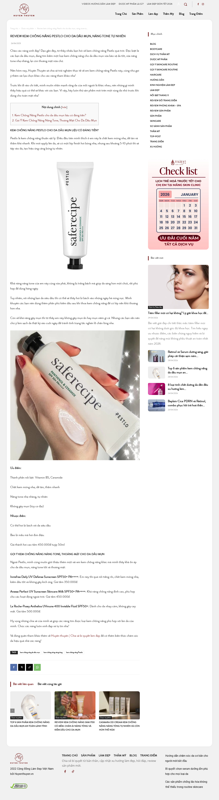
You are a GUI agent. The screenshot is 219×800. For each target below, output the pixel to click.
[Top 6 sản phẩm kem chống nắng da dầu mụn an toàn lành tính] (30, 705)
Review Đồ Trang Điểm (163, 101)
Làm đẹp (154, 90)
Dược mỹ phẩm (27, 29)
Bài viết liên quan (23, 684)
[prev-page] (12, 711)
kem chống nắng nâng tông (53, 652)
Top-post (155, 137)
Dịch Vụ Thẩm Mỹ (160, 54)
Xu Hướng (156, 147)
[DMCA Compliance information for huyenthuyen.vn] (18, 787)
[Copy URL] (29, 667)
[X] (21, 667)
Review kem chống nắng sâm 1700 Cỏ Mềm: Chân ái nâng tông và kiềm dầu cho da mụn (75, 726)
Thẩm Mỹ (155, 131)
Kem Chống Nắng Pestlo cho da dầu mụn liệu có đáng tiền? (49, 115)
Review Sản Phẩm (160, 111)
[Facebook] (198, 4)
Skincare (155, 121)
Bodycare (156, 49)
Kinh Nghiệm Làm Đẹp (162, 85)
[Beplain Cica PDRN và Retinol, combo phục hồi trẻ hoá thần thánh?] (156, 405)
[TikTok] (73, 772)
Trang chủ (14, 29)
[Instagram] (203, 4)
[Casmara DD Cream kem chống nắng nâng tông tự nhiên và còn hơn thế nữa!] (119, 705)
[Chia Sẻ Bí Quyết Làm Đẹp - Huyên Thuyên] (41, 10)
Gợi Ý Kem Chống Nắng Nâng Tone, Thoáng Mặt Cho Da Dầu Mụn (54, 120)
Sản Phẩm (156, 116)
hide (64, 107)
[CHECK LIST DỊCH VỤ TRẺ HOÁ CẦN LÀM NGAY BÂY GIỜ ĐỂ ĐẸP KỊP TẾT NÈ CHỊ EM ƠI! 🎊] (178, 204)
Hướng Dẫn (157, 80)
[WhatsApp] (37, 667)
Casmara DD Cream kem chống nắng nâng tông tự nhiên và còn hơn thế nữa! (119, 726)
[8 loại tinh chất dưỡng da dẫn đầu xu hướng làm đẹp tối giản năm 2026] (156, 389)
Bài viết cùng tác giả (50, 684)
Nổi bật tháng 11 (159, 96)
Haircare (156, 75)
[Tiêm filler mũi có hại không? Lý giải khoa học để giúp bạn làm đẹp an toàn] (178, 287)
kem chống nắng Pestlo (74, 652)
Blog (153, 44)
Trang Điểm (157, 142)
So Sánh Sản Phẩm (161, 126)
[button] (185, 4)
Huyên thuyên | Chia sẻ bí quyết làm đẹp (75, 636)
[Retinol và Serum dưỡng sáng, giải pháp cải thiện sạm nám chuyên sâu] (156, 356)
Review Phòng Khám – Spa (165, 106)
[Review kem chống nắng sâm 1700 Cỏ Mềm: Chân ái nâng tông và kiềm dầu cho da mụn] (75, 705)
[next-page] (138, 710)
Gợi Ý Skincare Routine (164, 65)
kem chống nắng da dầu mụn (30, 652)
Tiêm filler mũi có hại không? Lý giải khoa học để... (178, 313)
